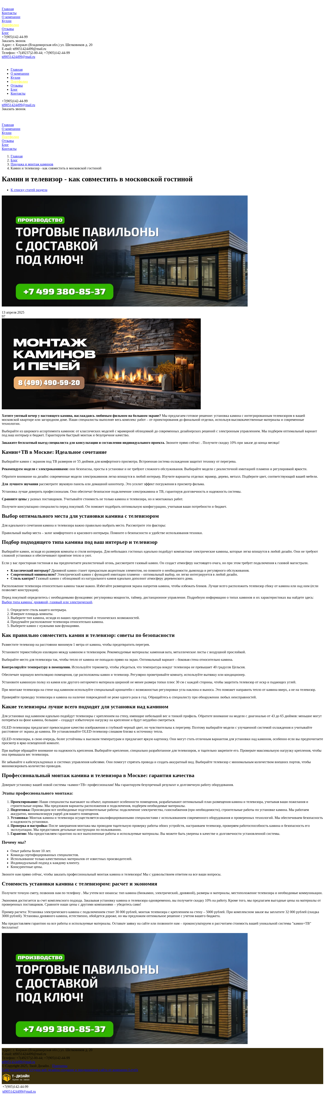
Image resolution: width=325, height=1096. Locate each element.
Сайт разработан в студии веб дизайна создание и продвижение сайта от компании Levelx (70, 1070)
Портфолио (10, 25)
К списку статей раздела (29, 190)
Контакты (9, 13)
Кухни (6, 21)
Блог (5, 33)
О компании (11, 17)
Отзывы (8, 29)
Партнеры (59, 1066)
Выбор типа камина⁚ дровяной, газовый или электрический (47, 602)
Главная (8, 9)
